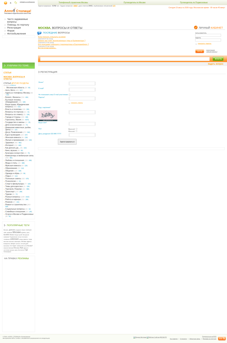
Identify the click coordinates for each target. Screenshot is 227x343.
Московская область (18, 88)
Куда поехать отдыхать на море (52, 37)
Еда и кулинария (16, 135)
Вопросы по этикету (17, 114)
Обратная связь (194, 339)
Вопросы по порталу (17, 112)
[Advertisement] (81, 15)
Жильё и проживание (18, 140)
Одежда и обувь (15, 173)
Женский (71, 131)
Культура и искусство (17, 153)
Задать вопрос (215, 64)
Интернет (13, 145)
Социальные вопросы (18, 209)
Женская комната (16, 137)
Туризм (11, 194)
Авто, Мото (14, 90)
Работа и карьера (16, 199)
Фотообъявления (16, 33)
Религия (12, 202)
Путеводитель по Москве (135, 2)
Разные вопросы (17, 197)
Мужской (71, 129)
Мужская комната (16, 166)
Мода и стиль (15, 163)
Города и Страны (16, 117)
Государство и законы (18, 122)
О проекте (183, 339)
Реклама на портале (209, 339)
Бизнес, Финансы (16, 97)
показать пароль (204, 43)
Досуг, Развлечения (17, 132)
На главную (174, 339)
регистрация (210, 50)
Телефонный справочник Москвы (73, 2)
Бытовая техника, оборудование (15, 101)
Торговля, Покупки (17, 189)
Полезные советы (17, 179)
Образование (14, 168)
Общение (13, 171)
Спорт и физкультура (18, 184)
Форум (10, 30)
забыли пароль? (211, 52)
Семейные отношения (18, 212)
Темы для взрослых (17, 186)
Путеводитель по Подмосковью (194, 2)
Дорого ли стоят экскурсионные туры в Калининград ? (61, 41)
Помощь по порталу (18, 24)
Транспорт (13, 192)
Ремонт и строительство (18, 205)
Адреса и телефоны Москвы (19, 94)
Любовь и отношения (18, 160)
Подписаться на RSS (209, 336)
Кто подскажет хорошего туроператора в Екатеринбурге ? (63, 44)
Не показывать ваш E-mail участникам (53, 94)
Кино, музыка (14, 150)
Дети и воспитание (16, 125)
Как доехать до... (16, 148)
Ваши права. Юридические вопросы (17, 105)
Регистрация (14, 27)
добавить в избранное (27, 2)
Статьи (7, 83)
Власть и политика (17, 109)
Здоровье (13, 143)
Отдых (11, 176)
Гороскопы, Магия (17, 120)
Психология (13, 181)
